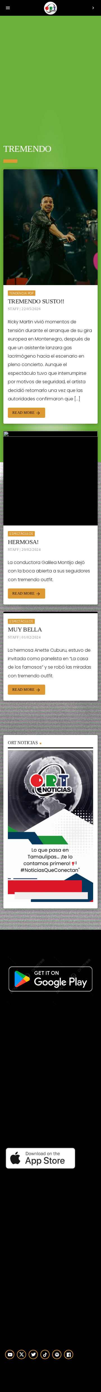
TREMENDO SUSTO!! (36, 301)
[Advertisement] (50, 76)
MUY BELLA (25, 629)
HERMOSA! (23, 541)
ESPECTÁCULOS (21, 533)
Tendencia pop (21, 293)
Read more (26, 413)
